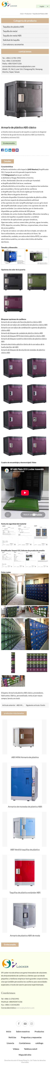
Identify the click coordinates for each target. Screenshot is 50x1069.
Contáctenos (24, 1043)
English (42, 6)
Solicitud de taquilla (11, 40)
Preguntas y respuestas (31, 1037)
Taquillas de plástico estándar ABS (25, 892)
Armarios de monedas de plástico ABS (25, 806)
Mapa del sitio (25, 1055)
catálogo (39, 1043)
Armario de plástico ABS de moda (25, 935)
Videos (16, 1049)
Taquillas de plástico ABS (40, 14)
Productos (28, 14)
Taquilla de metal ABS (12, 35)
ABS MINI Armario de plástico (25, 757)
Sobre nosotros (23, 1031)
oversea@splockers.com (26, 66)
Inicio (22, 14)
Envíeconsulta (9, 143)
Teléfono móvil (30, 1049)
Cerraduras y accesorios (13, 44)
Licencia (10, 1043)
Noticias (12, 1037)
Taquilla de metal (10, 31)
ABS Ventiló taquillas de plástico (25, 849)
